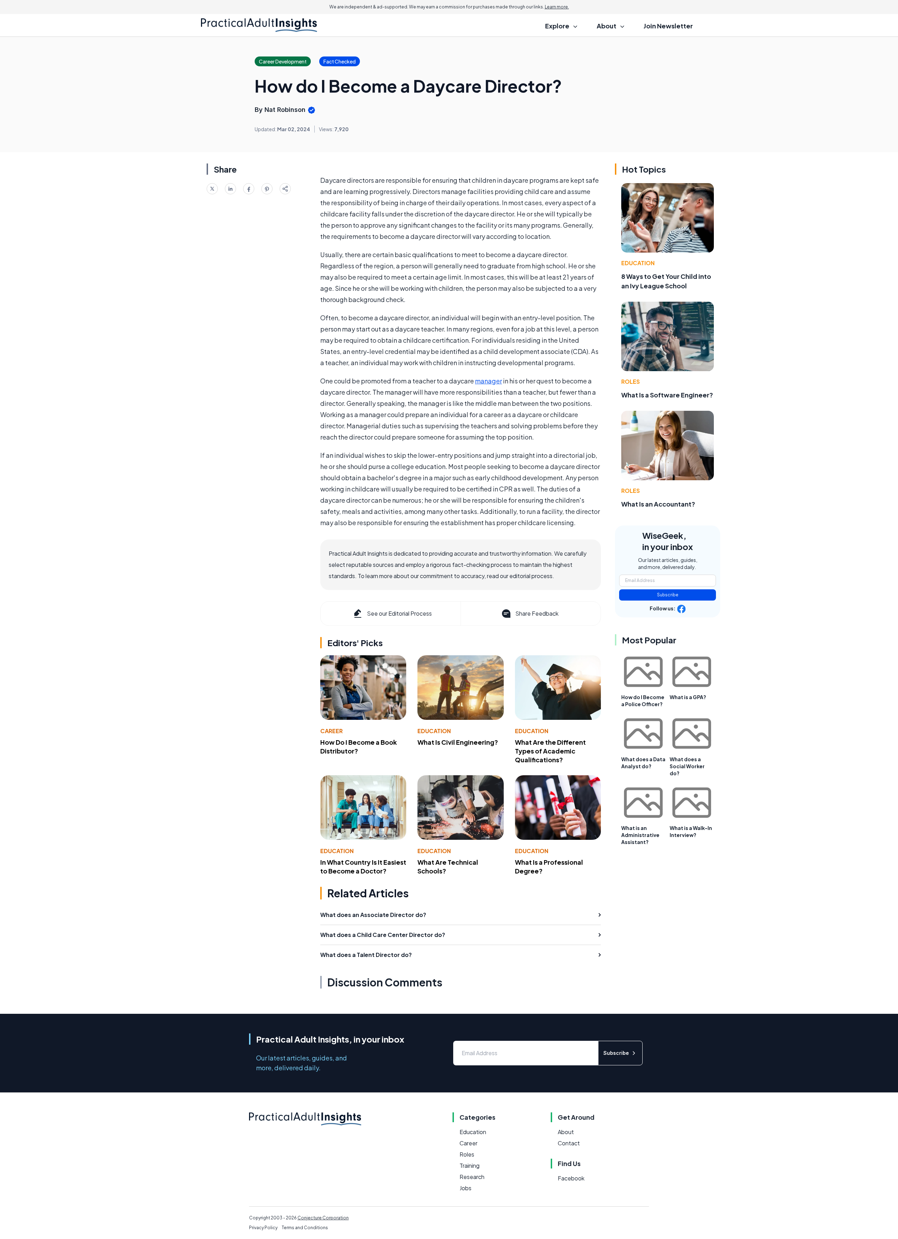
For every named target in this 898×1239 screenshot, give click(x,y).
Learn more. (557, 6)
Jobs (465, 1188)
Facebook (571, 1178)
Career (331, 731)
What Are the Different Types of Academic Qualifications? (550, 751)
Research (472, 1176)
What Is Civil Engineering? (457, 742)
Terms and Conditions (305, 1227)
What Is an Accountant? (658, 504)
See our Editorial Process (399, 613)
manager (488, 381)
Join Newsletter (668, 26)
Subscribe (667, 594)
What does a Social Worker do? (687, 766)
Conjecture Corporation (323, 1217)
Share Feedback (536, 613)
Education (434, 731)
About (566, 1132)
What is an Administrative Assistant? (640, 835)
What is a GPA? (688, 697)
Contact (569, 1143)
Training (470, 1165)
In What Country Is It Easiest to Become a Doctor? (363, 866)
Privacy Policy (263, 1227)
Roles (630, 381)
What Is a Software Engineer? (667, 395)
